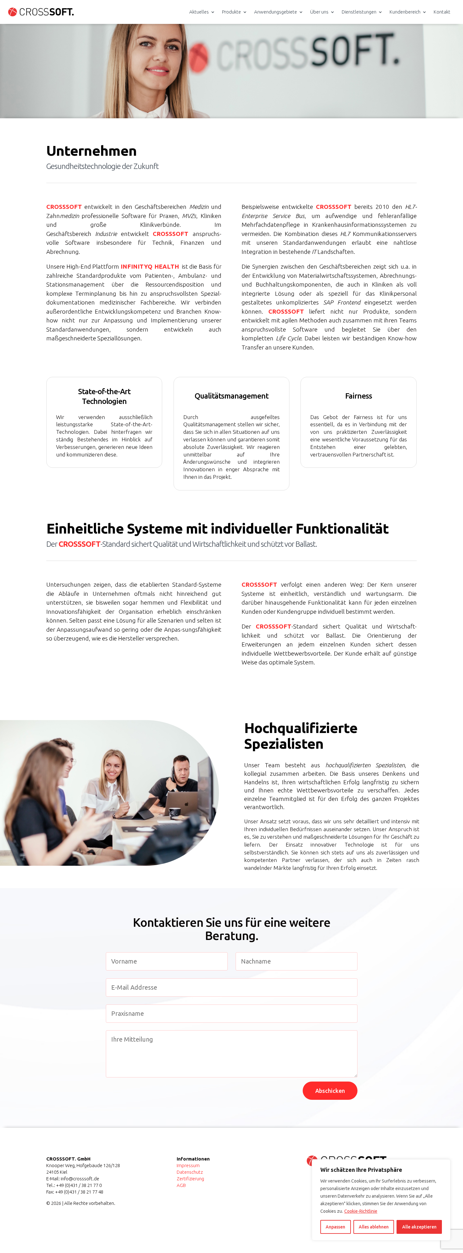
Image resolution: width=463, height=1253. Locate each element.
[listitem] (231, 168)
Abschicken (330, 1091)
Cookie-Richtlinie (360, 1211)
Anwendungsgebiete (275, 11)
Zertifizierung (190, 1178)
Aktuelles (199, 11)
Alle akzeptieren (419, 1226)
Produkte (231, 11)
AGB (181, 1185)
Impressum (188, 1165)
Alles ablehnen (374, 1226)
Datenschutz (190, 1172)
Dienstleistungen (359, 11)
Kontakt (442, 11)
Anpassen (335, 1226)
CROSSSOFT (64, 206)
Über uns (319, 11)
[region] (381, 1199)
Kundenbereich (405, 11)
